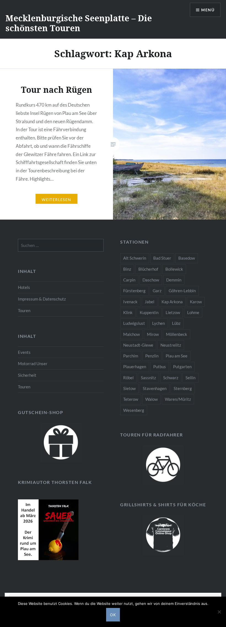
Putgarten (182, 366)
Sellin (190, 377)
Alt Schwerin (134, 257)
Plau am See (176, 355)
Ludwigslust (134, 323)
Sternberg (183, 388)
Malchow (131, 334)
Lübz (176, 323)
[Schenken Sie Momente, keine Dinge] (61, 443)
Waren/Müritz (178, 399)
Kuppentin (149, 312)
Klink (128, 312)
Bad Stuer (162, 257)
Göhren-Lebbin (182, 290)
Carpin (129, 279)
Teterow (130, 399)
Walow (151, 399)
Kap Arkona (172, 301)
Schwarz (170, 377)
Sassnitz (148, 377)
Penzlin (151, 355)
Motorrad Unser (32, 363)
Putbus (159, 366)
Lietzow (173, 312)
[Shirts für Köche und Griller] (163, 535)
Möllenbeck (176, 334)
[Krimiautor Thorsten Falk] (48, 558)
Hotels (24, 287)
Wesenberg (133, 410)
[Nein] (219, 612)
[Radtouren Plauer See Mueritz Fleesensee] (163, 465)
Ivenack (130, 301)
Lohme (193, 312)
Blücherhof (148, 269)
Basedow (186, 257)
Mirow (153, 334)
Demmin (173, 279)
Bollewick (174, 269)
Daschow (150, 279)
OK (113, 614)
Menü (207, 9)
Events (24, 352)
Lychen (158, 323)
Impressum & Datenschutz (42, 298)
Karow (196, 301)
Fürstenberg (134, 290)
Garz (157, 290)
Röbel (128, 377)
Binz (127, 269)
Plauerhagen (134, 366)
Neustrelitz (170, 345)
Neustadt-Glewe (138, 345)
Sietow (129, 388)
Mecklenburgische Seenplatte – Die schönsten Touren (79, 23)
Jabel (149, 301)
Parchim (130, 355)
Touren (24, 310)
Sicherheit (27, 375)
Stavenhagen (154, 388)
